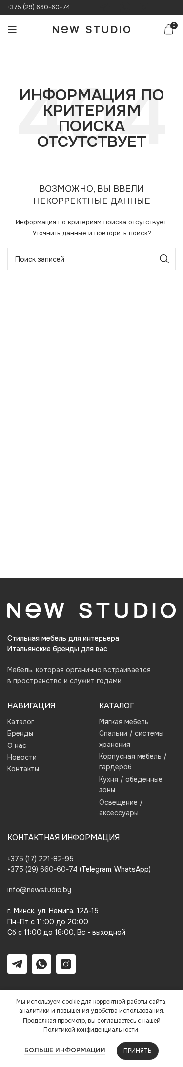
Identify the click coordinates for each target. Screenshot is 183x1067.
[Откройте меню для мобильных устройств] (12, 29)
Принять (137, 1051)
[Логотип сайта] (91, 29)
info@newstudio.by (39, 890)
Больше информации (64, 1050)
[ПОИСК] (164, 259)
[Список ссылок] (45, 721)
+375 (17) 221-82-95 (40, 858)
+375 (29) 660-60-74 (38, 7)
